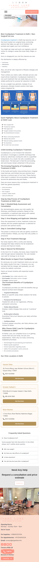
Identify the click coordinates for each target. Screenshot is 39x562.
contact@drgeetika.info (14, 540)
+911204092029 (20, 537)
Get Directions (19, 378)
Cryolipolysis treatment (9, 40)
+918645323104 (16, 534)
